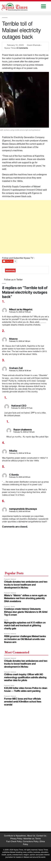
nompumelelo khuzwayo (23, 508)
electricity (10, 270)
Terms (38, 838)
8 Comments (22, 48)
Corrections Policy (30, 841)
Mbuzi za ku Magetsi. (21, 309)
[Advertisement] (25, 227)
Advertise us (28, 838)
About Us (31, 835)
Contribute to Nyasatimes (15, 835)
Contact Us (41, 835)
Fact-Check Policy (14, 841)
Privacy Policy (16, 838)
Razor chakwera (22, 429)
